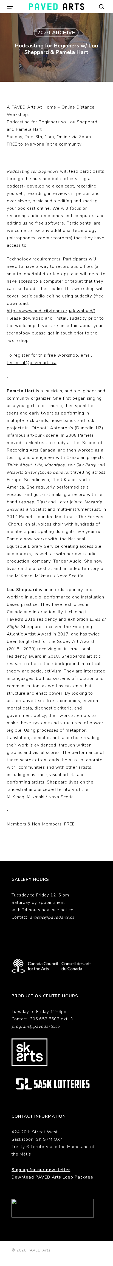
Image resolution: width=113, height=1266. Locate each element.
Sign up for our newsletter (41, 1170)
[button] (10, 6)
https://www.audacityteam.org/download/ (50, 311)
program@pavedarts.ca (36, 1026)
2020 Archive (56, 32)
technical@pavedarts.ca (31, 362)
